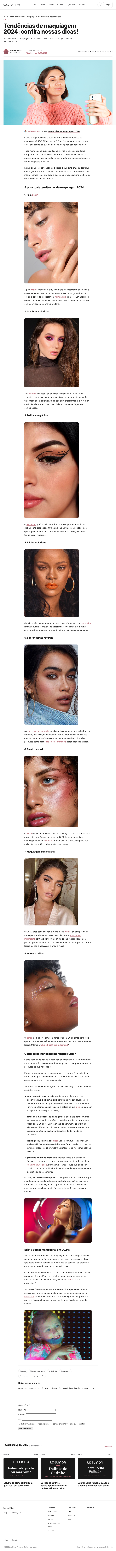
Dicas (11, 17)
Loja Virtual (71, 5)
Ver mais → (108, 1446)
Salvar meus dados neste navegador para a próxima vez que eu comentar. (53, 1424)
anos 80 (49, 840)
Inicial (6, 17)
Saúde (51, 5)
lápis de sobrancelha (56, 742)
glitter (29, 1038)
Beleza (42, 5)
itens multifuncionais (37, 1165)
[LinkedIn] (100, 52)
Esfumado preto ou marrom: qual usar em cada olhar (18, 1484)
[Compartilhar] (110, 52)
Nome (21, 1410)
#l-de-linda (53, 1371)
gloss (55, 1141)
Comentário (24, 1405)
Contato (82, 5)
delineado (31, 524)
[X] (95, 52)
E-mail (21, 1414)
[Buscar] (99, 4)
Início (34, 5)
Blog (69, 1519)
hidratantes (60, 297)
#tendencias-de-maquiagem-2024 (32, 1376)
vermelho (86, 623)
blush (29, 833)
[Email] (105, 52)
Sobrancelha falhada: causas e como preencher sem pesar (93, 1484)
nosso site (29, 1296)
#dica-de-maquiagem (37, 1371)
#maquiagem (65, 1371)
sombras (31, 393)
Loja (108, 5)
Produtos (71, 1515)
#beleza (23, 1371)
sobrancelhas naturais (38, 731)
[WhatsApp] (90, 52)
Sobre (6, 1540)
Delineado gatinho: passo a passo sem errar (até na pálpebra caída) (54, 1486)
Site (20, 1419)
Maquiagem (53, 1511)
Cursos (60, 5)
